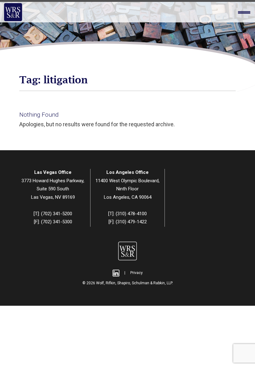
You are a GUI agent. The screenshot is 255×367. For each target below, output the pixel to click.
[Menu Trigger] (244, 12)
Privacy (136, 273)
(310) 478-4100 (131, 213)
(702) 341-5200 (56, 213)
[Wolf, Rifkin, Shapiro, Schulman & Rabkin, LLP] (13, 12)
